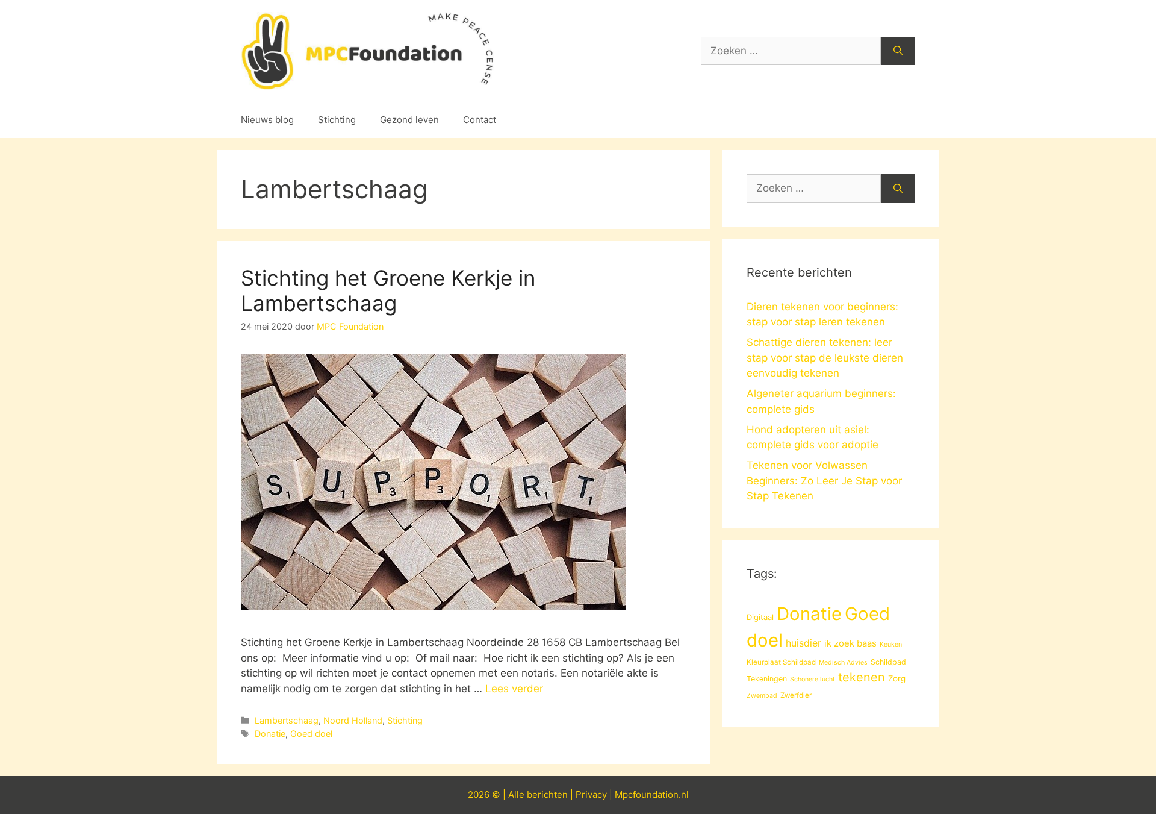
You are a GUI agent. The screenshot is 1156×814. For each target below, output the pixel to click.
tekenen (861, 677)
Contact (479, 119)
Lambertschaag (287, 720)
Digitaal (760, 617)
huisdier (803, 643)
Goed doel (311, 733)
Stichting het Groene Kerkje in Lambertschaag (388, 290)
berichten (547, 794)
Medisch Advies (843, 662)
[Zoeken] (898, 51)
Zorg (897, 678)
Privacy (591, 794)
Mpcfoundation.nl (652, 794)
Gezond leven (409, 119)
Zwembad (762, 696)
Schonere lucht (812, 679)
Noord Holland (352, 720)
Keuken (891, 644)
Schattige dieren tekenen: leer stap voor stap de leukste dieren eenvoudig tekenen (825, 357)
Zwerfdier (796, 695)
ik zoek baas (850, 643)
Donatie (270, 733)
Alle (517, 794)
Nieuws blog (267, 119)
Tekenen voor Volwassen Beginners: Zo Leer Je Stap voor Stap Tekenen (824, 480)
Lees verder (514, 689)
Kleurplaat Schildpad (781, 662)
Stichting (337, 119)
